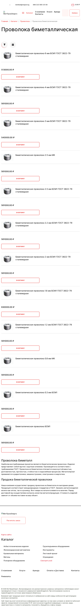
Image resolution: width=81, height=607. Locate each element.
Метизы (7, 557)
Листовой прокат (50, 553)
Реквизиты (6, 576)
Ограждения (48, 557)
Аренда (57, 12)
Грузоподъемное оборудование (56, 546)
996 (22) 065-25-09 (40, 5)
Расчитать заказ (13, 520)
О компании (40, 12)
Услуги (49, 12)
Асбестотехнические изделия (16, 546)
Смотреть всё (46, 561)
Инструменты (48, 550)
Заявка (75, 13)
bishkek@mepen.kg (22, 5)
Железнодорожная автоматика (17, 550)
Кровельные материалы (14, 553)
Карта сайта (6, 535)
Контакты (39, 14)
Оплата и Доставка (55, 570)
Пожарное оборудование (14, 561)
